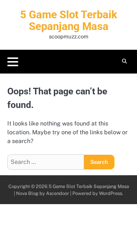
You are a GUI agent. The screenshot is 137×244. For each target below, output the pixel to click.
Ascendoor (57, 193)
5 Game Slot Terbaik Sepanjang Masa (68, 20)
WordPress (110, 193)
